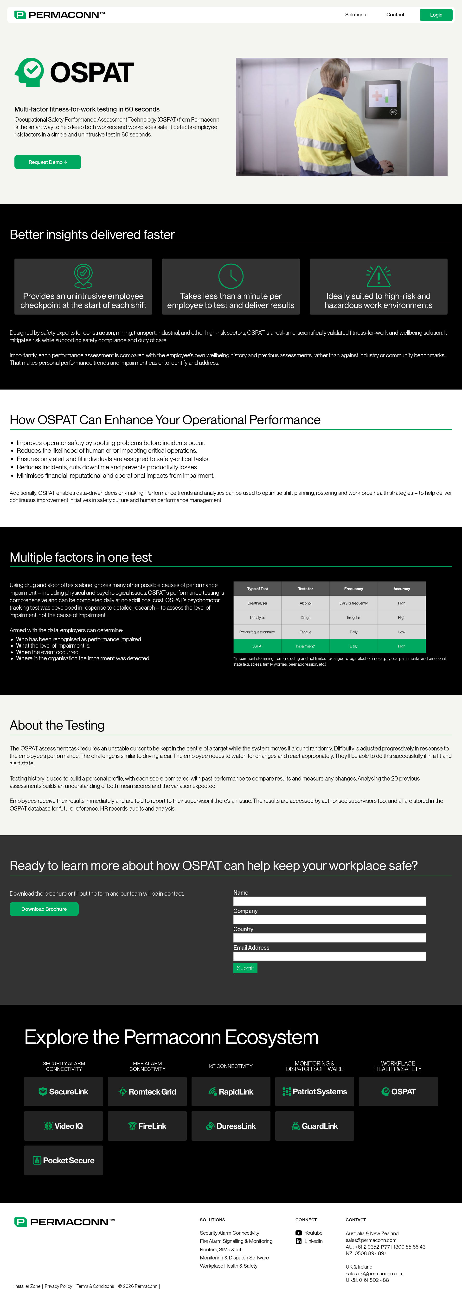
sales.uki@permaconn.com (375, 1273)
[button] (355, 15)
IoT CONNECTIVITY (231, 1066)
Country (243, 929)
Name (240, 892)
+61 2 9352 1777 (372, 1247)
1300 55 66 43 (409, 1247)
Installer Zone (27, 1286)
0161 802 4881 (375, 1280)
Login (436, 15)
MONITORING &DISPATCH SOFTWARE (314, 1066)
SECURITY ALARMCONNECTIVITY (64, 1066)
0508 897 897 (371, 1253)
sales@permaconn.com (371, 1240)
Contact (395, 15)
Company (245, 911)
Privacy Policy (58, 1286)
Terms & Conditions (95, 1286)
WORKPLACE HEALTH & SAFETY (398, 1066)
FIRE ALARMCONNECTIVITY (147, 1066)
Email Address (251, 947)
